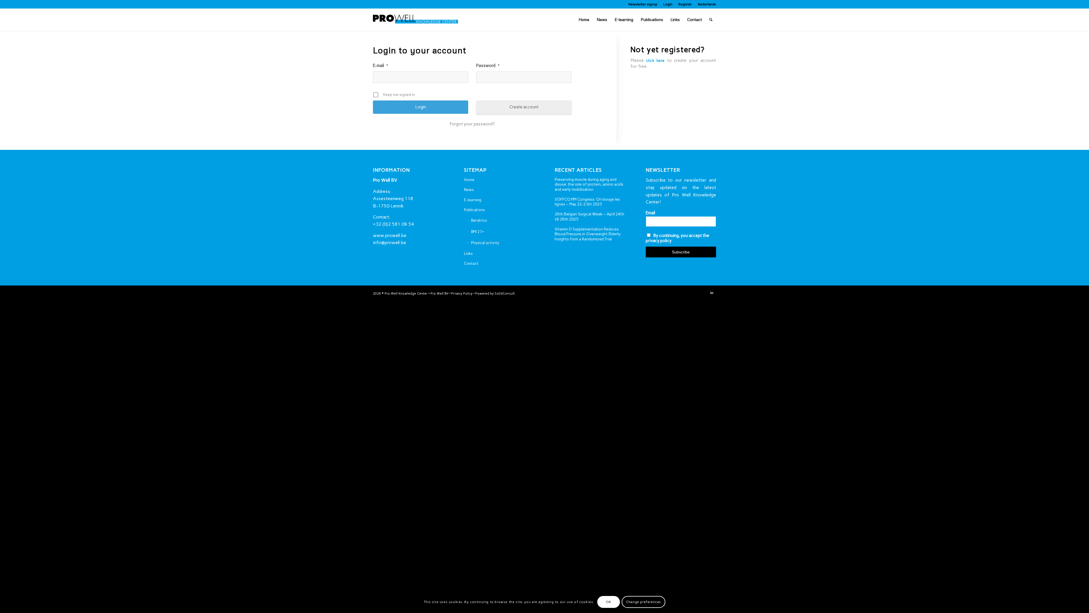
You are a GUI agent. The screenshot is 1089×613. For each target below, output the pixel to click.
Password (487, 65)
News (469, 190)
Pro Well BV (439, 293)
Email (650, 212)
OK (608, 602)
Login (667, 4)
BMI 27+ (477, 232)
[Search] (711, 19)
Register (685, 4)
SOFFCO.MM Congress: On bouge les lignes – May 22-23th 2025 (587, 202)
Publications (474, 210)
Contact (471, 263)
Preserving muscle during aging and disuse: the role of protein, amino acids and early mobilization (589, 184)
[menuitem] (643, 4)
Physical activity (485, 243)
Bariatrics (479, 220)
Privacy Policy (461, 293)
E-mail (380, 65)
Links (468, 253)
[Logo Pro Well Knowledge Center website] (415, 19)
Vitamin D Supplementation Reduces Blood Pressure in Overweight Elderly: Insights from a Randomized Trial (588, 234)
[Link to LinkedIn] (712, 293)
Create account (524, 107)
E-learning (472, 200)
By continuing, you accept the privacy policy (677, 238)
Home (469, 180)
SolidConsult (505, 293)
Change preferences (643, 602)
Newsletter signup (642, 4)
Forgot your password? (472, 124)
